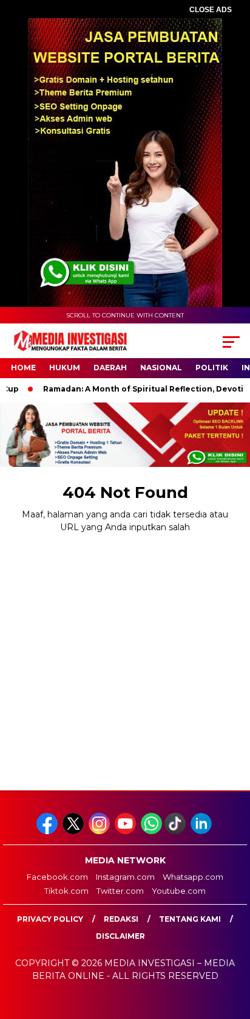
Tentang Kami (190, 919)
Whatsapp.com (193, 877)
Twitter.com (120, 891)
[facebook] (48, 831)
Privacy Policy (50, 919)
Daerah (110, 367)
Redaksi (121, 919)
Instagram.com (125, 877)
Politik (211, 367)
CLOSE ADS (210, 9)
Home (23, 367)
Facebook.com (57, 877)
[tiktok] (176, 831)
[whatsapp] (151, 831)
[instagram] (100, 831)
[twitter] (74, 831)
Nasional (161, 367)
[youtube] (126, 831)
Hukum (64, 367)
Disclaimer (120, 936)
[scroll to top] (232, 948)
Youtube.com (179, 891)
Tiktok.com (66, 891)
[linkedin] (202, 831)
